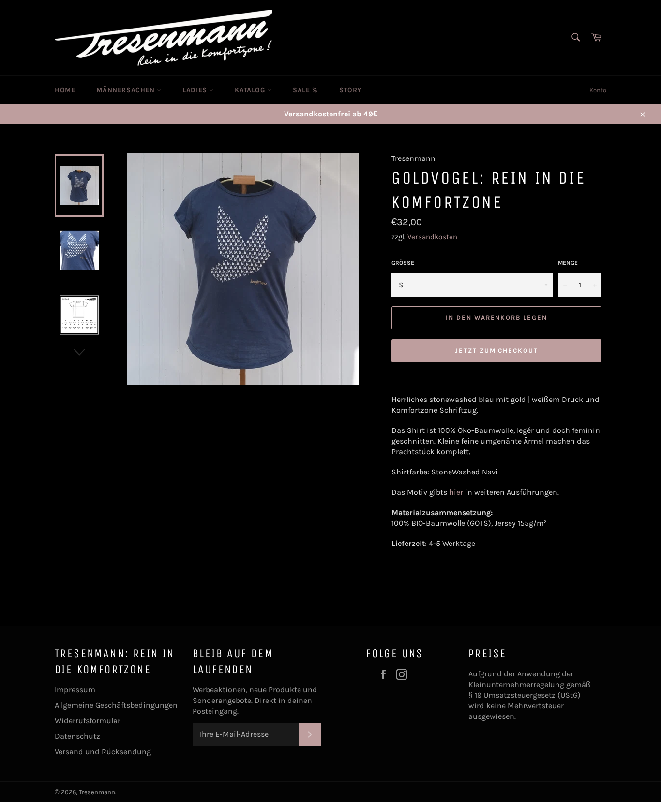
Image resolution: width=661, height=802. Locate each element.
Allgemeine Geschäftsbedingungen (116, 705)
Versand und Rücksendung (103, 751)
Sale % (305, 90)
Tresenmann (97, 792)
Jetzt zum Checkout (496, 350)
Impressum (75, 689)
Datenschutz (77, 736)
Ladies (195, 90)
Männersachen (126, 90)
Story (350, 90)
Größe (402, 262)
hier (456, 492)
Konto (597, 90)
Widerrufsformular (87, 720)
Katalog (251, 90)
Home (65, 90)
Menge (568, 262)
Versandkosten (432, 236)
